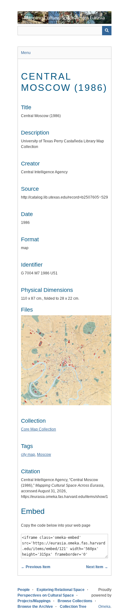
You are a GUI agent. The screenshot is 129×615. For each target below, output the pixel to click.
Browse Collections (75, 601)
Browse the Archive (35, 606)
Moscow (44, 454)
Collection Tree (73, 606)
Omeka (104, 606)
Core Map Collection (38, 429)
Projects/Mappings (34, 601)
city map (28, 454)
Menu (26, 53)
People (24, 590)
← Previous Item (35, 567)
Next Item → (97, 567)
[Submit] (106, 30)
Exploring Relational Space (61, 590)
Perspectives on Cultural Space (46, 595)
